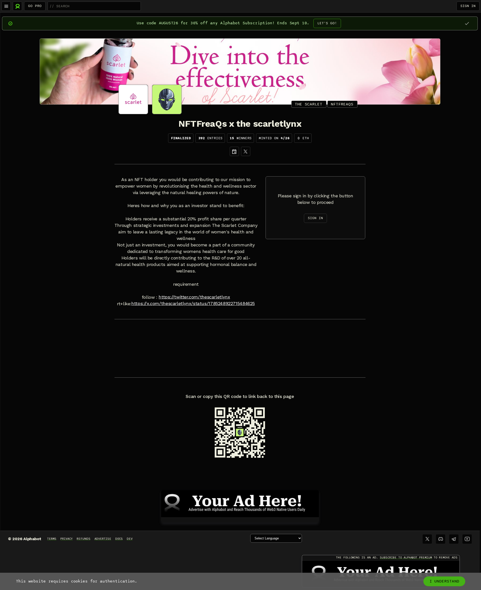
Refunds (83, 538)
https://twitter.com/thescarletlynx (194, 297)
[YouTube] (467, 539)
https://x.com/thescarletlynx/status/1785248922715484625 (193, 303)
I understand (444, 581)
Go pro (35, 6)
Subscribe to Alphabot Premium (406, 557)
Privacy (66, 538)
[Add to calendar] (234, 151)
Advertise (102, 538)
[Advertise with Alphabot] (240, 503)
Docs (119, 538)
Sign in (467, 6)
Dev (130, 538)
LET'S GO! (327, 23)
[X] (245, 151)
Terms (51, 538)
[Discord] (440, 539)
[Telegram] (453, 539)
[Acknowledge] (466, 23)
